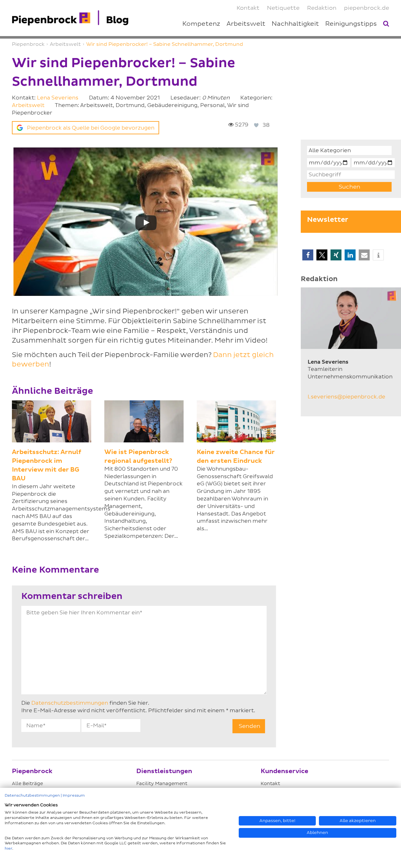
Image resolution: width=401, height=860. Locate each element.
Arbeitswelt (28, 105)
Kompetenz (201, 24)
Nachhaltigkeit (295, 24)
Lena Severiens (57, 97)
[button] (307, 254)
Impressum (74, 795)
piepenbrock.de (366, 8)
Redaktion (321, 8)
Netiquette (283, 8)
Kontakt (248, 8)
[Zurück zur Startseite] (70, 18)
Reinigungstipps (351, 24)
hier (8, 848)
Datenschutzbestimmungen (69, 703)
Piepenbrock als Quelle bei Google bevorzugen (90, 128)
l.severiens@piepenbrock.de (346, 396)
